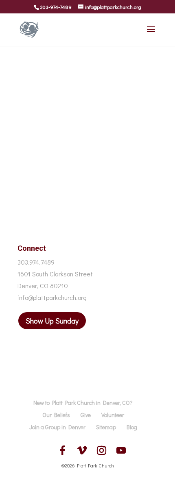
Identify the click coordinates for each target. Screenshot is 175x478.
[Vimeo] (82, 450)
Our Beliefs (56, 415)
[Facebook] (62, 450)
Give (86, 415)
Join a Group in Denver (57, 427)
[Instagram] (101, 450)
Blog (132, 427)
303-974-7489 (56, 6)
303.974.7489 (36, 262)
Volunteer (112, 415)
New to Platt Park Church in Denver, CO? (83, 402)
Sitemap (106, 427)
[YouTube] (121, 450)
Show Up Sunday (52, 321)
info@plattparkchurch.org (52, 297)
